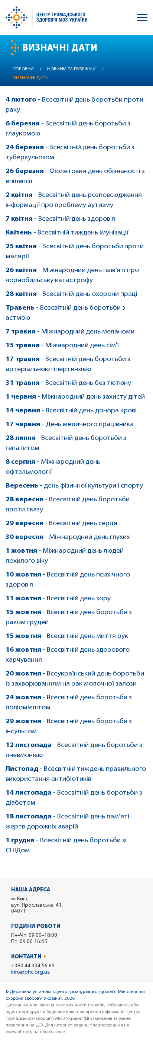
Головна (23, 69)
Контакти (26, 957)
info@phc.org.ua (30, 972)
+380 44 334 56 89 (33, 966)
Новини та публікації (72, 69)
